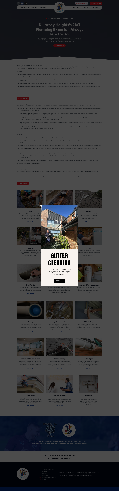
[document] (59, 245)
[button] (40, 205)
